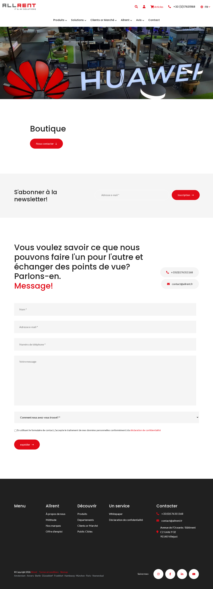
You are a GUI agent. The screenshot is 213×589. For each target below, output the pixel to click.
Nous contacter (45, 143)
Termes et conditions (49, 572)
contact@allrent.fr (182, 283)
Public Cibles (85, 531)
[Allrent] (19, 6)
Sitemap (64, 572)
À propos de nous (55, 513)
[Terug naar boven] (206, 582)
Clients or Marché (87, 525)
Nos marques (53, 525)
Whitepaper (116, 513)
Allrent (34, 572)
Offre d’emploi (54, 531)
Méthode (51, 519)
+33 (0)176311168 (182, 272)
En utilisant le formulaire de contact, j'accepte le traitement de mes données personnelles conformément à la (89, 430)
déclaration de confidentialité (145, 430)
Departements (85, 519)
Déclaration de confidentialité (126, 519)
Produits (82, 513)
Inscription (184, 194)
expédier (25, 444)
